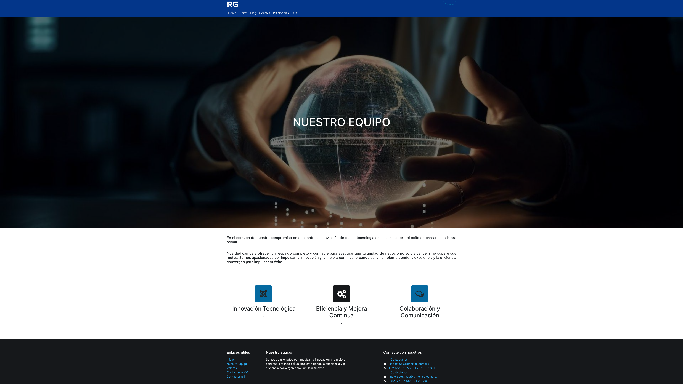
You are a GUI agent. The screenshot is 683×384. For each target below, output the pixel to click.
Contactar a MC (237, 372)
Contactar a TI (236, 376)
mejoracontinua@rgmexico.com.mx (413, 376)
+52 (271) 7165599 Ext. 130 (408, 381)
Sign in (449, 4)
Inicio (230, 359)
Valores (232, 368)
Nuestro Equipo (237, 364)
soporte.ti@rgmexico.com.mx (409, 364)
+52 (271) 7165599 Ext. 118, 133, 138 (413, 368)
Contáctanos (399, 359)
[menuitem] (232, 13)
